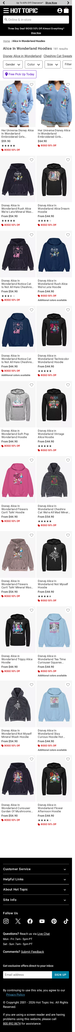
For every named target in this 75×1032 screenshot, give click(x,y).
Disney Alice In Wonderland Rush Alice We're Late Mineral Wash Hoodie (17, 208)
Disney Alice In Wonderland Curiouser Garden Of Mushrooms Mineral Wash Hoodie (16, 808)
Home (6, 41)
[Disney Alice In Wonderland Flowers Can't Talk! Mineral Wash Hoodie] (18, 554)
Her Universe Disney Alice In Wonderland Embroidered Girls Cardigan (17, 133)
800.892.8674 (12, 1023)
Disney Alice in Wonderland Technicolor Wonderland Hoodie (53, 359)
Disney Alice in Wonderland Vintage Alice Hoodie (51, 434)
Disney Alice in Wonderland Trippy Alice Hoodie (16, 659)
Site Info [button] (9, 900)
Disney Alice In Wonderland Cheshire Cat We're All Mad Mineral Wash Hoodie (54, 509)
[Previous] (4, 2)
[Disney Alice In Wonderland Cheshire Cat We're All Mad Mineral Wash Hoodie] (54, 479)
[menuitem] (66, 10)
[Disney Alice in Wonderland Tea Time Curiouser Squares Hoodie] (54, 629)
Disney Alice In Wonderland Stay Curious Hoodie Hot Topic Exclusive (50, 733)
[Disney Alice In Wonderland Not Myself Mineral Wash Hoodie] (18, 704)
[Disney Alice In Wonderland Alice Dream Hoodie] (54, 179)
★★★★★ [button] (8, 145)
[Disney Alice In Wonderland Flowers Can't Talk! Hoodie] (18, 479)
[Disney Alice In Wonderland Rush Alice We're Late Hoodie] (54, 254)
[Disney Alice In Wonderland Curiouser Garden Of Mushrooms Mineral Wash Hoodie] (18, 778)
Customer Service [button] (17, 869)
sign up (60, 974)
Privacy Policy (15, 994)
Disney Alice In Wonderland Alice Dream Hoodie (53, 208)
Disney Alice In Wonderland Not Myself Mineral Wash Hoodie (16, 733)
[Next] (68, 2)
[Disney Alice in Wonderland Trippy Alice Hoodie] (18, 629)
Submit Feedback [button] (32, 952)
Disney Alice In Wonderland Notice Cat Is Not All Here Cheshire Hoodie (16, 359)
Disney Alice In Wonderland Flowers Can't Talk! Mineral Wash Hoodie (17, 584)
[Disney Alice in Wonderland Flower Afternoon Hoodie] (54, 778)
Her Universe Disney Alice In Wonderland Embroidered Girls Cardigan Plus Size (54, 133)
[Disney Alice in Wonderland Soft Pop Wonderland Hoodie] (18, 404)
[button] (5, 10)
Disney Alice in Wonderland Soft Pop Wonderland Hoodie (15, 434)
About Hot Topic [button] (15, 889)
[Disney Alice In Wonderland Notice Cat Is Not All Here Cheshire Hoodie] (18, 329)
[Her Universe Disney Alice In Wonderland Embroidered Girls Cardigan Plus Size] (54, 104)
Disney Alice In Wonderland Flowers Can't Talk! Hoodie (14, 509)
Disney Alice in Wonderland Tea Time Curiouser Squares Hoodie (52, 659)
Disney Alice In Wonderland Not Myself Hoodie (53, 584)
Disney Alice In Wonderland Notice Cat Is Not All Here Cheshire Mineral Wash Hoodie (16, 284)
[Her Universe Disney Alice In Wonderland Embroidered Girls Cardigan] (18, 104)
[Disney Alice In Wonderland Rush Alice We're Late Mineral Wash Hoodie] (18, 179)
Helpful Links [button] (13, 879)
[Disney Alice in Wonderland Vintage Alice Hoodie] (54, 404)
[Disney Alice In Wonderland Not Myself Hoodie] (54, 554)
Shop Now (51, 2)
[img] (6, 921)
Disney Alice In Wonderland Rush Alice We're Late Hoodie (52, 284)
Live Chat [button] (43, 934)
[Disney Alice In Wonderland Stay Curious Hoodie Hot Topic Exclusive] (54, 704)
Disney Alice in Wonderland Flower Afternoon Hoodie (50, 808)
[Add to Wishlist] (31, 84)
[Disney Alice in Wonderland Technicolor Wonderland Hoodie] (54, 329)
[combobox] (36, 20)
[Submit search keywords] (6, 19)
